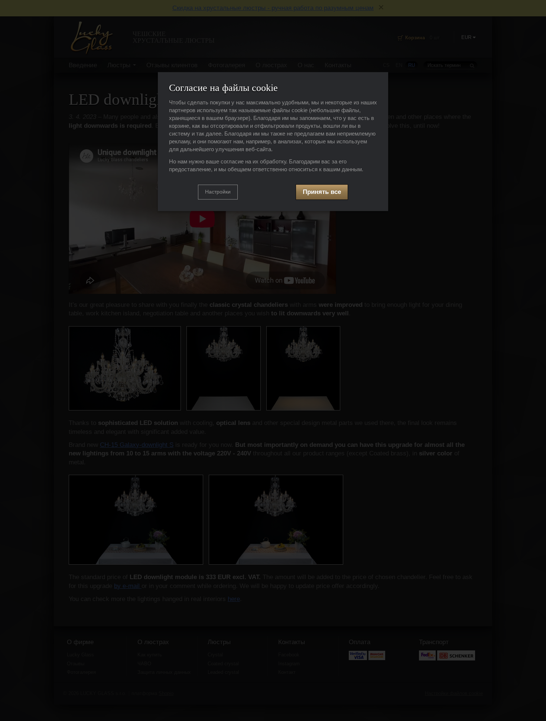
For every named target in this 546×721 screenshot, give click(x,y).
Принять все (322, 192)
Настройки (218, 192)
